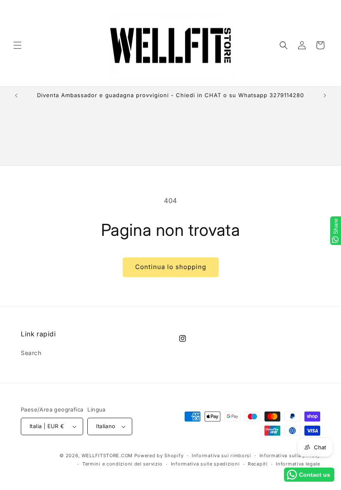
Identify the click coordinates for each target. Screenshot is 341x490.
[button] (17, 45)
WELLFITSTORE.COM (107, 455)
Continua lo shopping (170, 267)
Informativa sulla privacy (290, 455)
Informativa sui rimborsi (221, 455)
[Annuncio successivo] (325, 95)
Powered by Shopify (159, 455)
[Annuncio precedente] (16, 95)
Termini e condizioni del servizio (122, 464)
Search (31, 352)
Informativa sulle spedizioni (205, 464)
